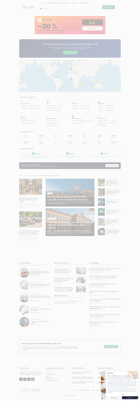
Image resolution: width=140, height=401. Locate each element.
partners (114, 375)
